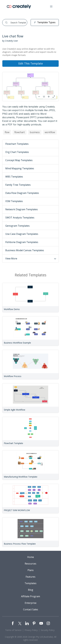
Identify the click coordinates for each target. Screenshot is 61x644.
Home (30, 557)
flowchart (19, 132)
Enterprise (30, 603)
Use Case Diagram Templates (21, 234)
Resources (30, 563)
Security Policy (47, 630)
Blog (30, 589)
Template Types (46, 22)
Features (30, 576)
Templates (30, 583)
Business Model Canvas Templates (24, 250)
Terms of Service (13, 630)
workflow (50, 132)
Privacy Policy (31, 630)
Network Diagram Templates (21, 209)
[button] (51, 6)
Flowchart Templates (17, 143)
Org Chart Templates (17, 152)
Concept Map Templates (19, 160)
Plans (31, 570)
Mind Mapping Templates (19, 168)
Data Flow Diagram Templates (22, 193)
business (35, 132)
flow (7, 132)
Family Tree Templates (18, 184)
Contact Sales (30, 609)
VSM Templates (14, 201)
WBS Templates (14, 176)
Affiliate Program (30, 596)
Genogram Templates (17, 225)
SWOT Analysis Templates (19, 217)
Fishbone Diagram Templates (21, 242)
